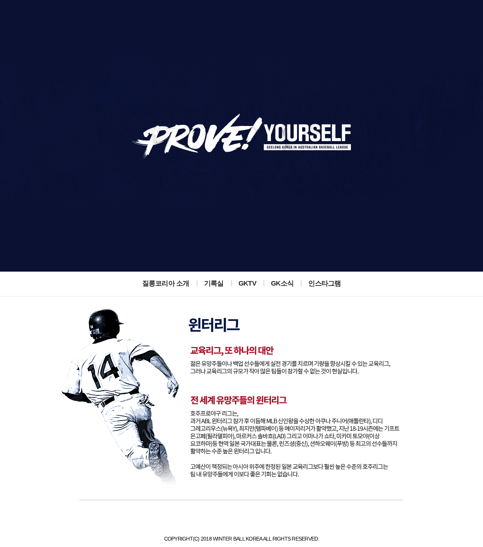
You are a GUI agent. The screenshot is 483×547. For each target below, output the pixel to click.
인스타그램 (324, 283)
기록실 (214, 283)
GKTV (247, 283)
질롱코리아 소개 (165, 283)
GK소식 (282, 283)
